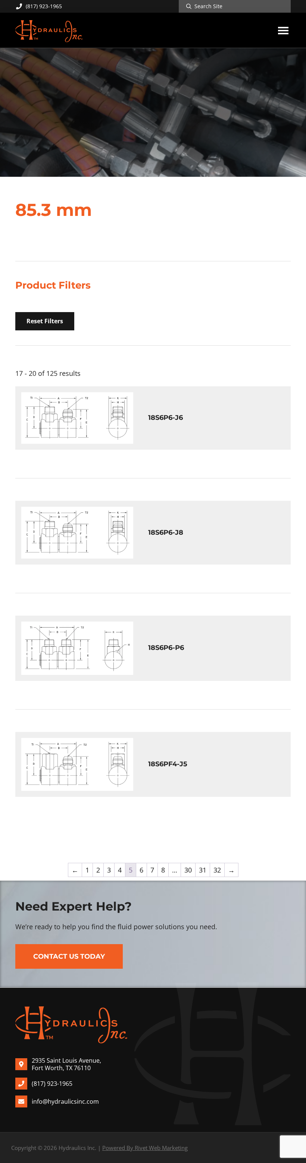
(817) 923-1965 (44, 6)
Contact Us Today (69, 956)
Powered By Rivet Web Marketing (145, 1147)
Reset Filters (44, 321)
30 (188, 869)
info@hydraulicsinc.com (65, 1101)
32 (217, 869)
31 (202, 869)
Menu (283, 30)
